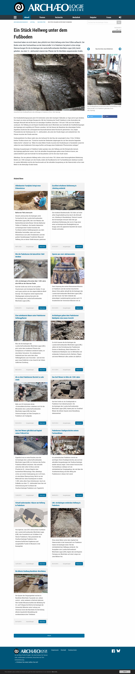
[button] (94, 116)
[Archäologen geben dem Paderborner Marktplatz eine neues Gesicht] (67, 330)
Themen (42, 17)
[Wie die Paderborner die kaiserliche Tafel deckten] (31, 269)
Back (49, 635)
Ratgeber (93, 17)
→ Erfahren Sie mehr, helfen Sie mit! (26, 662)
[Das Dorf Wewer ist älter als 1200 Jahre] (67, 389)
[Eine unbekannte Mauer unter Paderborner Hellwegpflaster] (31, 331)
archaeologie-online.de (21, 22)
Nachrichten (41, 22)
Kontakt (63, 650)
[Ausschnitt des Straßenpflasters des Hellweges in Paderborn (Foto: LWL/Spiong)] (49, 82)
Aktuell (26, 17)
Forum (108, 17)
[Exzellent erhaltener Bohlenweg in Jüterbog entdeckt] (67, 200)
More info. (54, 672)
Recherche (59, 17)
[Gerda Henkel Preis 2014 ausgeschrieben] (88, 49)
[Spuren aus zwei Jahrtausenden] (67, 270)
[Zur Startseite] (49, 7)
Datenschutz (72, 650)
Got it (124, 672)
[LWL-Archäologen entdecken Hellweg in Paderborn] (66, 523)
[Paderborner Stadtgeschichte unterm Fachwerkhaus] (67, 445)
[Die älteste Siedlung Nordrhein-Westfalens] (31, 583)
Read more (42, 246)
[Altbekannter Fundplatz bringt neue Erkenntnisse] (31, 200)
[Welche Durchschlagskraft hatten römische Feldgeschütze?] (120, 49)
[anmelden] (120, 17)
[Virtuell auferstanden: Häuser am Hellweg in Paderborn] (31, 517)
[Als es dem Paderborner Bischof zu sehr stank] (31, 392)
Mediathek (76, 17)
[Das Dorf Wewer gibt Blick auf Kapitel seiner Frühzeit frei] (31, 445)
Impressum (55, 650)
